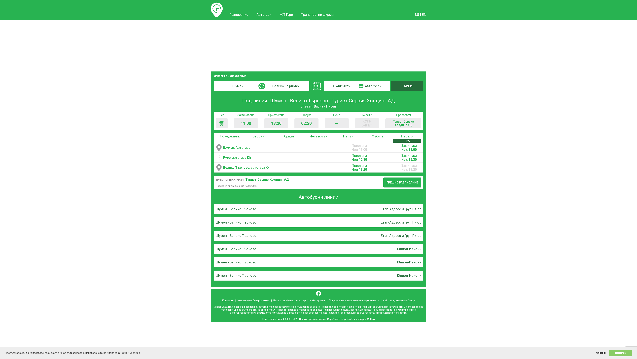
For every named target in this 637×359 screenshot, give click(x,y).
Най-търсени (317, 300)
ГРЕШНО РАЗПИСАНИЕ (402, 182)
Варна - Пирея (325, 106)
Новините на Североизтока (253, 300)
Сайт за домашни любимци (399, 300)
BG (417, 15)
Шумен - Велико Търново (236, 209)
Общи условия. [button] (131, 353)
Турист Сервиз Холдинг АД (267, 179)
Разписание (217, 4)
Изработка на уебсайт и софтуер (346, 319)
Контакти (228, 300)
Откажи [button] (601, 353)
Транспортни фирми (317, 15)
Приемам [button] (620, 353)
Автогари (263, 15)
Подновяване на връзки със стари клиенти (354, 300)
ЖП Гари (286, 15)
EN (424, 15)
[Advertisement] (318, 45)
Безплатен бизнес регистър (289, 300)
